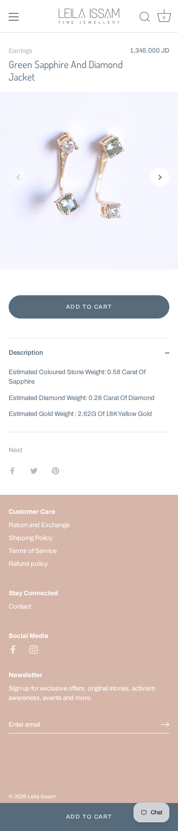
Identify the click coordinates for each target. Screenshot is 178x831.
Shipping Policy (31, 537)
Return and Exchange (39, 525)
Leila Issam (42, 797)
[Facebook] (13, 648)
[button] (18, 177)
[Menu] (13, 16)
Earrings (20, 50)
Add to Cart (89, 817)
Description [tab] (26, 352)
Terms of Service (33, 550)
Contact (20, 606)
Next (15, 450)
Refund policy (28, 563)
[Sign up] (165, 724)
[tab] (89, 399)
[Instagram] (33, 648)
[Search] (144, 18)
